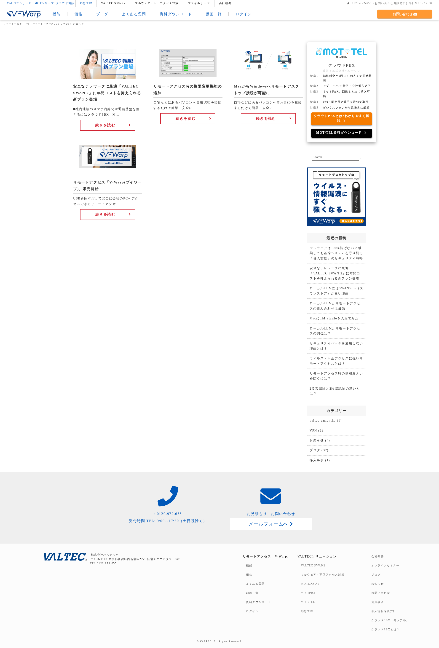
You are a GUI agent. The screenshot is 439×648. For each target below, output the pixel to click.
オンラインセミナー (385, 565)
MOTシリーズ (44, 3)
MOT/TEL (308, 602)
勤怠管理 (86, 3)
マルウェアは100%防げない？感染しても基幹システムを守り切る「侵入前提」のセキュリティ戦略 (336, 253)
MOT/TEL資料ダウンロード (340, 132)
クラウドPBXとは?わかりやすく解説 (341, 118)
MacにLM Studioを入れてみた (334, 318)
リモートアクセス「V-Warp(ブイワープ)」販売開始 (107, 185)
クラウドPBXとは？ (385, 629)
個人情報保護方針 (383, 611)
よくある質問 (134, 14)
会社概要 (225, 3)
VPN (313, 430)
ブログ (102, 14)
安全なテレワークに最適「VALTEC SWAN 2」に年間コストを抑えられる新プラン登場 (107, 93)
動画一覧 (214, 14)
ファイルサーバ (199, 3)
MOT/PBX (308, 593)
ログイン (244, 14)
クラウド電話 (65, 3)
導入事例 (317, 460)
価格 (78, 14)
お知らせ (317, 440)
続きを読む (105, 125)
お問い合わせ (403, 14)
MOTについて (311, 583)
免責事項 (377, 602)
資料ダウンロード (176, 14)
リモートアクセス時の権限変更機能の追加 (187, 89)
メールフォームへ (269, 523)
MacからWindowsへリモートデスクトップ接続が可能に (266, 89)
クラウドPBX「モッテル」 (390, 620)
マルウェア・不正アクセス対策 (156, 3)
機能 (57, 14)
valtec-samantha (323, 420)
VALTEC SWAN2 (113, 3)
